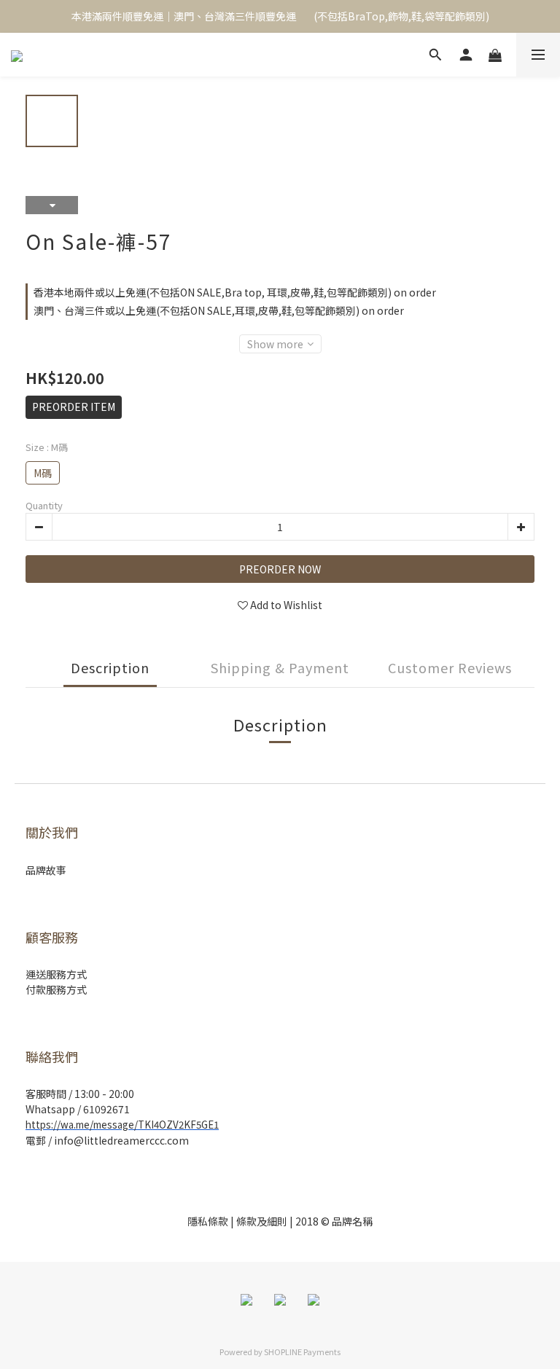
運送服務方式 (56, 974)
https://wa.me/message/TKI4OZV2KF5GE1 (122, 1124)
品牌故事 (46, 870)
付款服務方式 (56, 989)
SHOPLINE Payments (302, 1351)
